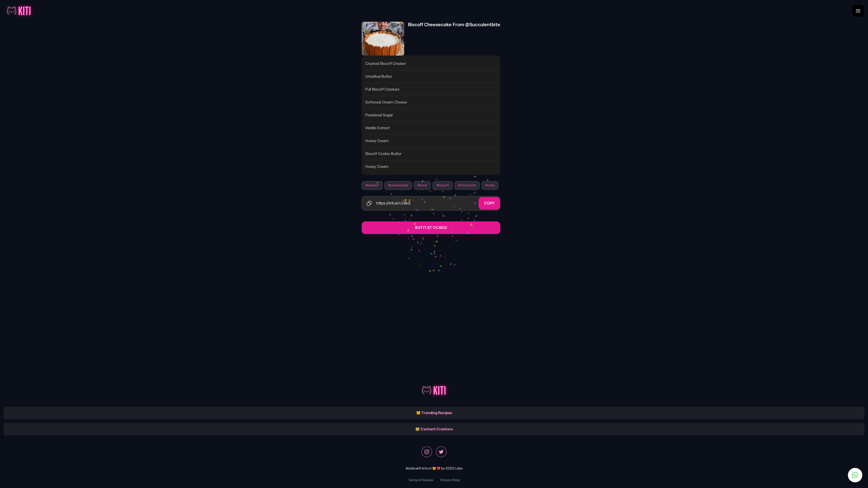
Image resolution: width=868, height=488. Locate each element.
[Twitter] (441, 451)
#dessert (372, 185)
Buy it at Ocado (431, 228)
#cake (490, 185)
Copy (489, 203)
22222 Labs (454, 468)
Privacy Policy (450, 480)
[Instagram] (426, 451)
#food (422, 185)
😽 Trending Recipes (434, 413)
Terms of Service (420, 480)
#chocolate (467, 185)
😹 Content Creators (434, 429)
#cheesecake (398, 185)
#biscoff (442, 185)
